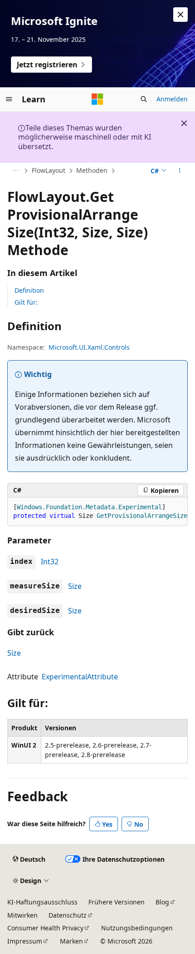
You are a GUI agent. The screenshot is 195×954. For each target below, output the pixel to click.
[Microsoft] (97, 99)
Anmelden (172, 99)
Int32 (49, 562)
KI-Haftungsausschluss (42, 902)
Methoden (91, 170)
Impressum (24, 941)
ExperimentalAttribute (80, 677)
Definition (29, 290)
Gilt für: (26, 302)
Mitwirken (22, 915)
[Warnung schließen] (180, 14)
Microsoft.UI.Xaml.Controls (89, 347)
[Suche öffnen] (144, 99)
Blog (162, 902)
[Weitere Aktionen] (180, 171)
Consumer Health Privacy (45, 928)
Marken (71, 941)
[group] (97, 511)
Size (75, 586)
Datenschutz (68, 915)
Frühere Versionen (116, 902)
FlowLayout (48, 170)
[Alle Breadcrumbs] (15, 171)
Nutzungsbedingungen (137, 928)
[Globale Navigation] (9, 99)
